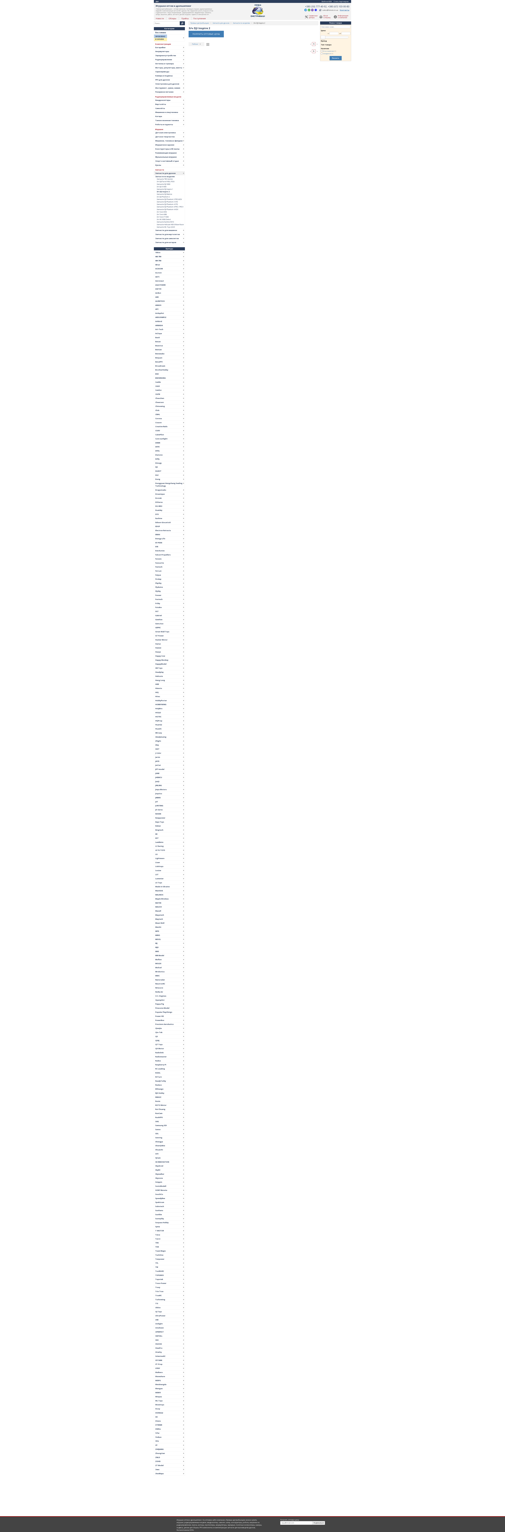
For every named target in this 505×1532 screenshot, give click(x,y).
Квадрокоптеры (162, 100)
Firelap (158, 579)
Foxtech (159, 599)
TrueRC (158, 1295)
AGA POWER (160, 285)
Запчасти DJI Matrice (164, 194)
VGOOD (158, 1344)
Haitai (158, 644)
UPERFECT (159, 1332)
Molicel (158, 967)
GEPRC (158, 627)
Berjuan (158, 358)
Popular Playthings (163, 1012)
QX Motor (159, 1048)
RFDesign (159, 1089)
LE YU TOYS (160, 850)
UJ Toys (158, 1311)
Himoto (158, 688)
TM (156, 1267)
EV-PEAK (158, 542)
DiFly (157, 459)
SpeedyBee (160, 1198)
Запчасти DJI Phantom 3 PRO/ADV (169, 199)
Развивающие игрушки (166, 153)
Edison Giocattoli (163, 522)
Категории (169, 28)
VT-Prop (158, 1364)
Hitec (157, 696)
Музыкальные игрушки (166, 157)
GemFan (158, 619)
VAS (157, 1340)
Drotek (158, 498)
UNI (156, 1320)
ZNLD (157, 1457)
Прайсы (185, 18)
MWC (157, 976)
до (340, 33)
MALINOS (159, 895)
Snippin (158, 1182)
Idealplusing (160, 737)
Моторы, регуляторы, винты (168, 68)
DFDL (157, 451)
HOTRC (158, 716)
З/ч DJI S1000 (161, 187)
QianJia (158, 1028)
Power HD (159, 1016)
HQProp (158, 721)
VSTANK (158, 1360)
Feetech (158, 567)
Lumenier (159, 878)
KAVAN (158, 814)
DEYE (157, 447)
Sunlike (158, 1214)
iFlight (158, 741)
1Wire (157, 252)
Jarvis (157, 757)
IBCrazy (158, 733)
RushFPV (159, 1117)
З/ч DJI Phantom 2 (163, 197)
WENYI (158, 1392)
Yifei (157, 1433)
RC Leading (160, 1069)
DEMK (157, 443)
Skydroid (159, 1166)
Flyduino (159, 587)
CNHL (157, 414)
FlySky (158, 591)
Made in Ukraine (162, 886)
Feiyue (158, 575)
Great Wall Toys (162, 631)
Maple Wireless (162, 899)
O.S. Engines (160, 996)
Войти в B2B (327, 1)
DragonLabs (160, 490)
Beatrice (159, 345)
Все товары (160, 32)
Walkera (159, 1372)
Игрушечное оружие (164, 145)
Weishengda (160, 1384)
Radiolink (159, 1052)
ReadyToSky (160, 1081)
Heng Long (160, 680)
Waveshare (160, 1376)
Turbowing (160, 1299)
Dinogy (158, 463)
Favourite (159, 563)
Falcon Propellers (163, 555)
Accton (158, 273)
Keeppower (160, 818)
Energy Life (160, 538)
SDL (157, 1133)
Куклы (158, 165)
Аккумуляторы (162, 51)
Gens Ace (159, 623)
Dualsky (158, 510)
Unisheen (159, 1328)
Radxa (158, 1061)
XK (156, 1417)
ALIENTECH (160, 301)
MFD (157, 931)
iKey (157, 745)
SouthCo (159, 1194)
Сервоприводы (162, 71)
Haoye (158, 652)
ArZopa (158, 333)
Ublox (158, 1307)
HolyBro (158, 708)
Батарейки (160, 47)
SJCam (158, 1158)
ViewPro (158, 1348)
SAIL (157, 1121)
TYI (156, 1303)
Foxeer (158, 595)
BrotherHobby (161, 370)
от (328, 33)
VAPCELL (158, 1336)
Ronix (157, 1101)
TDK (157, 1247)
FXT (157, 611)
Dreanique (160, 494)
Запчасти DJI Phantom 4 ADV (167, 209)
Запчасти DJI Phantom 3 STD (167, 202)
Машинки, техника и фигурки (169, 141)
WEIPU (158, 1380)
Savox (158, 1129)
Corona (158, 418)
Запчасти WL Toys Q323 (166, 227)
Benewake (159, 353)
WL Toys (159, 1401)
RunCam (158, 1113)
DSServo (159, 502)
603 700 (158, 256)
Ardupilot (159, 313)
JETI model (159, 769)
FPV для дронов (162, 80)
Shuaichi (159, 1150)
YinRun (158, 1437)
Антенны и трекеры (164, 63)
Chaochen (159, 398)
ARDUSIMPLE (160, 317)
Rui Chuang (160, 1109)
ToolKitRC (159, 1271)
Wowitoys (159, 1404)
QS (156, 1036)
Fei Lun (158, 571)
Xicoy (157, 1409)
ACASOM (159, 268)
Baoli (157, 337)
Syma (157, 1226)
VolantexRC (160, 1356)
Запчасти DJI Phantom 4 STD (167, 204)
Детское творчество (165, 136)
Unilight (159, 1324)
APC (157, 309)
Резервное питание (164, 92)
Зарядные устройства (165, 55)
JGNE (157, 773)
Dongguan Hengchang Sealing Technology (168, 484)
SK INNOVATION (162, 1162)
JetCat (158, 765)
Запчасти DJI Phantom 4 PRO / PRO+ (170, 207)
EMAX (157, 534)
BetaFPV (159, 362)
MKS (157, 951)
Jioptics (158, 793)
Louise (158, 870)
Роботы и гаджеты (164, 124)
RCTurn (158, 1077)
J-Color (158, 753)
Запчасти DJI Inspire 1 (165, 189)
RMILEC (158, 1097)
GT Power (159, 636)
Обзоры (172, 18)
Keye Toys (159, 822)
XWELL (158, 1429)
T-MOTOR (159, 1230)
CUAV (157, 430)
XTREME (158, 1425)
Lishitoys (159, 866)
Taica (157, 1235)
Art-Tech (159, 329)
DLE (156, 475)
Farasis (158, 559)
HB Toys (158, 668)
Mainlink (159, 890)
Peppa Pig (159, 1004)
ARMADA (159, 325)
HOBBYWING (160, 704)
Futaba (158, 607)
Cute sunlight (161, 439)
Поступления (199, 18)
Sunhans (159, 1210)
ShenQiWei (160, 1145)
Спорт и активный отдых (167, 161)
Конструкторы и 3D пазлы (167, 149)
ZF (156, 1445)
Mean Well (159, 923)
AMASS (158, 305)
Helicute (159, 676)
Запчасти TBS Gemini (165, 179)
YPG (157, 1441)
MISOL (158, 939)
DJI (156, 467)
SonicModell (160, 1186)
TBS (157, 1243)
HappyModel (160, 664)
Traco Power (160, 1283)
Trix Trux (159, 1291)
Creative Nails (161, 426)
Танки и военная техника (167, 120)
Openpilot (160, 1000)
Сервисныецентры (313, 17)
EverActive (160, 550)
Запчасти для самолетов (167, 238)
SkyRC (157, 1170)
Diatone (159, 455)
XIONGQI (159, 1413)
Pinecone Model (162, 1008)
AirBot (158, 293)
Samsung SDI (161, 1125)
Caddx (158, 382)
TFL (156, 1263)
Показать (335, 58)
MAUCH (158, 907)
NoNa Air (159, 992)
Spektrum (159, 1202)
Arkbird (158, 321)
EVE (156, 546)
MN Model (159, 955)
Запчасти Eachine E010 (165, 222)
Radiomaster (161, 1056)
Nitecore (159, 988)
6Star (157, 265)
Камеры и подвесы (164, 76)
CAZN (157, 394)
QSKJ (157, 1040)
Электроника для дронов (167, 84)
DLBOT (158, 471)
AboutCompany (326, 17)
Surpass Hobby (162, 1222)
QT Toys (159, 1044)
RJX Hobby (159, 1093)
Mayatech (159, 915)
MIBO (157, 935)
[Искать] (182, 23)
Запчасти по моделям (165, 176)
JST (156, 801)
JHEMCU (158, 777)
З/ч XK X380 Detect (164, 219)
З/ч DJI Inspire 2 (163, 192)
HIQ (157, 692)
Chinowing (160, 406)
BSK (157, 374)
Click (157, 410)
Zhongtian (160, 1453)
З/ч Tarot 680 (162, 214)
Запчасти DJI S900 (163, 184)
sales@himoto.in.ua (330, 10)
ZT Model (159, 1465)
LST (156, 874)
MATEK (158, 903)
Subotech (159, 1206)
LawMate (159, 842)
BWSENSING (160, 378)
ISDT (157, 749)
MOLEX (158, 963)
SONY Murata (161, 1190)
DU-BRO (158, 506)
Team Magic (160, 1251)
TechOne (159, 1255)
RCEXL (157, 1073)
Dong (157, 479)
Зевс (157, 1469)
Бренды (169, 248)
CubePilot (159, 434)
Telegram (305, 10)
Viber (312, 10)
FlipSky (158, 583)
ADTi (157, 277)
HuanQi (158, 724)
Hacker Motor (161, 640)
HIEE (157, 684)
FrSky (157, 603)
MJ (156, 943)
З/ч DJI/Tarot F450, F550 (165, 181)
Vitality (158, 1352)
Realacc (158, 1085)
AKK (157, 297)
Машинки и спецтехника (166, 112)
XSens (158, 1421)
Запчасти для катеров (165, 242)
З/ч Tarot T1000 (163, 217)
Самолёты (160, 108)
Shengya (159, 1141)
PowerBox (159, 1020)
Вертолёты (160, 104)
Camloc (158, 390)
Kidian (158, 826)
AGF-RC (158, 289)
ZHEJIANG (159, 1449)
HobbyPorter (161, 700)
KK (156, 834)
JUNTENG (159, 805)
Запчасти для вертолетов (167, 234)
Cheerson (159, 402)
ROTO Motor (160, 1105)
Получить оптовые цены (206, 34)
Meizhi (158, 927)
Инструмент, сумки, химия (167, 88)
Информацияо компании (343, 17)
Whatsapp (309, 10)
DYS (157, 514)
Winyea (158, 1396)
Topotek (159, 1279)
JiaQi (157, 781)
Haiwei (158, 648)
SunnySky (159, 1218)
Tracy (157, 1287)
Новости (160, 18)
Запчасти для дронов (165, 173)
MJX (157, 947)
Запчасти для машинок (166, 230)
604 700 (158, 260)
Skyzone (159, 1178)
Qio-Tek (158, 1032)
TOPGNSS (159, 1275)
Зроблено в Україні (160, 37)
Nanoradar (160, 980)
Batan (158, 341)
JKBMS (158, 797)
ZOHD (158, 1461)
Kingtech (159, 830)
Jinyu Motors (161, 789)
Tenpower (159, 1259)
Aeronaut (159, 281)
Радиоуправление (163, 59)
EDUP (157, 526)
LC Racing (159, 846)
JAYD (157, 761)
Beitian (158, 349)
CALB (157, 386)
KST (157, 838)
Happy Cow (160, 656)
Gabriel (158, 615)
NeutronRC (160, 984)
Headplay (159, 672)
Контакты (344, 10)
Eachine (158, 518)
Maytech (159, 919)
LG (156, 854)
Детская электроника (165, 132)
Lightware (159, 858)
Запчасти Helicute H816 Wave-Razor (170, 224)
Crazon (158, 422)
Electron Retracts (163, 530)
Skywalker (159, 1174)
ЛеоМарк (159, 1473)
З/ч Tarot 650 (162, 212)
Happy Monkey (161, 660)
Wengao (159, 1388)
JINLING (158, 785)
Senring (158, 1137)
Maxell (158, 911)
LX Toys (158, 882)
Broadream (160, 366)
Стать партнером (341, 1)
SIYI (156, 1154)
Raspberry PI (160, 1064)
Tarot (157, 1239)
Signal (315, 10)
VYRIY (157, 1368)
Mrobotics (160, 971)
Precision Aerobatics (164, 1024)
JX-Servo (159, 810)
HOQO (158, 712)
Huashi (158, 729)
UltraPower (160, 1315)
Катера (158, 116)
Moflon (158, 959)
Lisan (157, 862)
